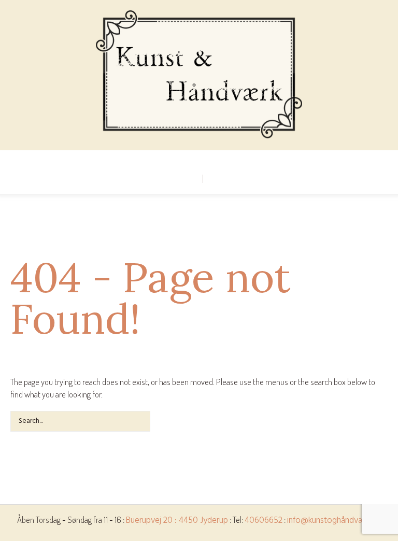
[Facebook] (198, 158)
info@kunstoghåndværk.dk (334, 521)
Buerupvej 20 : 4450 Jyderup (177, 521)
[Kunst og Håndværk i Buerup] (199, 75)
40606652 (263, 521)
